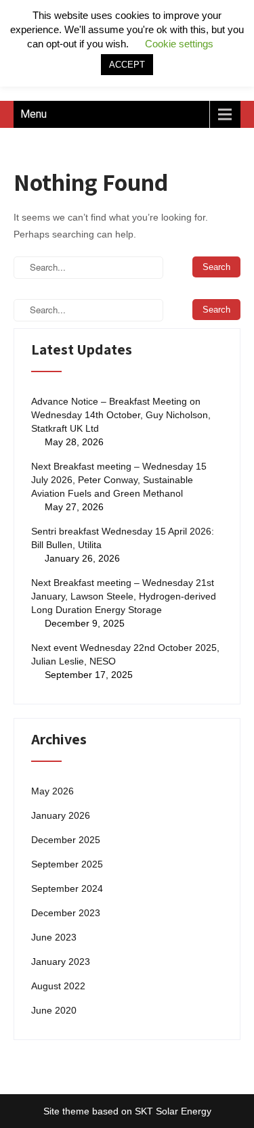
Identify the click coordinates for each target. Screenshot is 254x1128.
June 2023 (54, 937)
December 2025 (65, 839)
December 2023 (65, 912)
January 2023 (60, 961)
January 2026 (60, 815)
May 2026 (52, 791)
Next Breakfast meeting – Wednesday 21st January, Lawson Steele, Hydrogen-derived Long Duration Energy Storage (123, 596)
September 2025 (67, 864)
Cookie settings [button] (179, 43)
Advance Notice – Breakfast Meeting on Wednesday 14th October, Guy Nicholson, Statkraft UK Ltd (121, 415)
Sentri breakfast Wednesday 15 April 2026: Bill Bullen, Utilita (122, 538)
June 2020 (54, 1010)
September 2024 (67, 888)
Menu (33, 114)
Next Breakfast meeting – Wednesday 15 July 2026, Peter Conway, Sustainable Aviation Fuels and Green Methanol (119, 480)
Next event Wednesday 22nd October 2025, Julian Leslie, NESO (125, 654)
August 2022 (58, 985)
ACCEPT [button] (127, 65)
